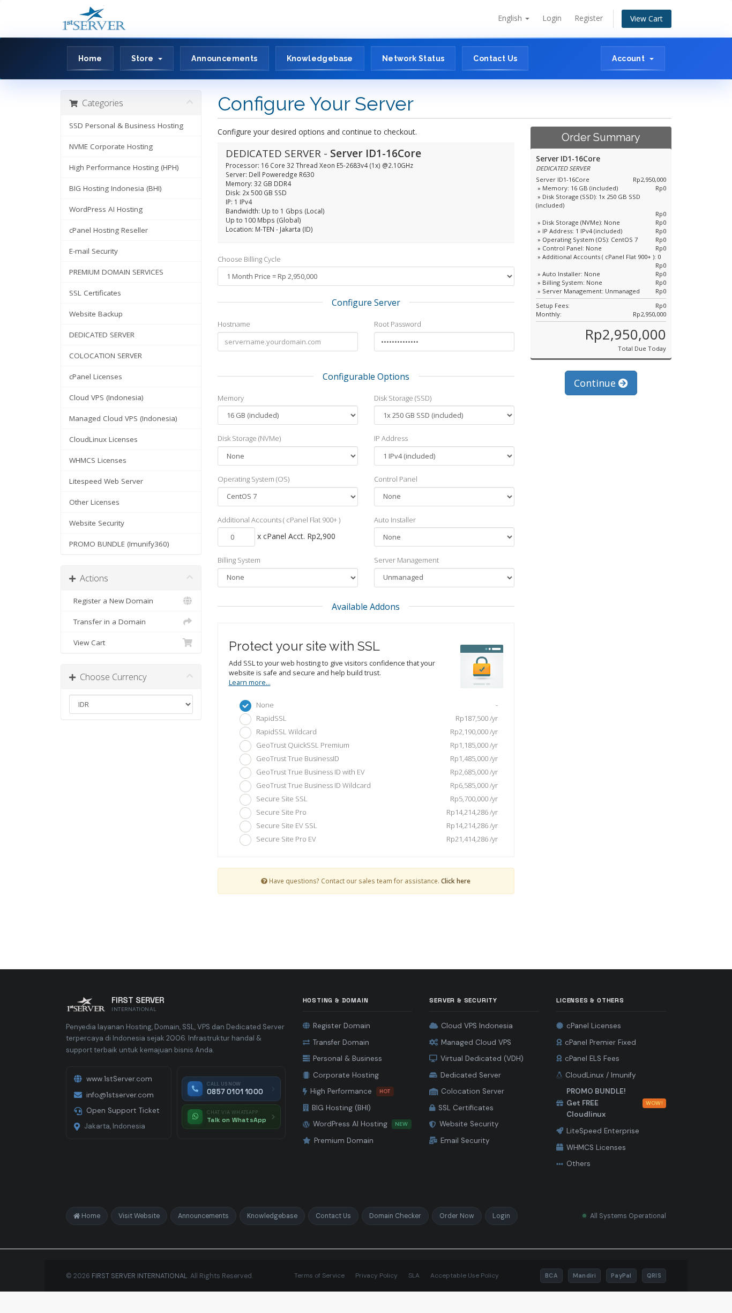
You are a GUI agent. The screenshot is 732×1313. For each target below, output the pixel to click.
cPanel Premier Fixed (600, 1042)
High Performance (350, 1091)
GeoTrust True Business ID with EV (374, 772)
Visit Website (139, 1216)
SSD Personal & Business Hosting (126, 125)
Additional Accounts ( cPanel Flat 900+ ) (279, 520)
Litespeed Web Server (106, 481)
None (374, 705)
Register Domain (341, 1025)
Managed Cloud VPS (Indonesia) (123, 418)
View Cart (646, 18)
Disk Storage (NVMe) (249, 438)
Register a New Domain (111, 601)
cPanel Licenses (95, 376)
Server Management (406, 560)
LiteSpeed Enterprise (602, 1130)
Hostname (234, 324)
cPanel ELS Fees (592, 1058)
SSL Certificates (95, 293)
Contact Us (495, 58)
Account (630, 58)
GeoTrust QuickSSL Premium (374, 745)
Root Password (397, 324)
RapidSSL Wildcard (374, 731)
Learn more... (250, 682)
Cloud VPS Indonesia (477, 1025)
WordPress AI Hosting (106, 209)
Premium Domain (344, 1140)
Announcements (224, 58)
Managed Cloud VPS (476, 1042)
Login (552, 18)
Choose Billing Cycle (249, 259)
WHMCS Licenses (97, 460)
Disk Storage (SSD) (402, 398)
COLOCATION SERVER (105, 355)
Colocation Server (472, 1091)
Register (588, 18)
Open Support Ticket (123, 1110)
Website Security (96, 523)
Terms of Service (319, 1275)
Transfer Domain (341, 1042)
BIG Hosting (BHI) (341, 1107)
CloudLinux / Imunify (600, 1075)
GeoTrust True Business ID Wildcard (374, 785)
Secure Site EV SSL (374, 825)
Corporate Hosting (346, 1075)
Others (578, 1163)
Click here (455, 880)
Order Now (456, 1216)
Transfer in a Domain (107, 621)
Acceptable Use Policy (464, 1275)
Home (90, 58)
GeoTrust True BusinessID (374, 758)
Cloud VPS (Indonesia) (106, 397)
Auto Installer (395, 520)
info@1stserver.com (120, 1095)
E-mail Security (93, 251)
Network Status (413, 58)
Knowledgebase (320, 58)
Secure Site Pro (374, 812)
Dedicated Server (470, 1075)
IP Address (391, 438)
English (511, 18)
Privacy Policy (376, 1275)
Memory (231, 398)
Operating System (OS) (253, 479)
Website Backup (96, 314)
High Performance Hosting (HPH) (124, 167)
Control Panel (395, 479)
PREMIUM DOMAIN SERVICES (116, 272)
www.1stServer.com (119, 1078)
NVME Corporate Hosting (111, 146)
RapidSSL (374, 718)
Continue (596, 383)
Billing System (239, 560)
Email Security (465, 1140)
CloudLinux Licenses (103, 439)
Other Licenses (94, 502)
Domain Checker (395, 1216)
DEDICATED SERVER (102, 335)
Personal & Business (347, 1058)
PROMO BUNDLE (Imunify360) (119, 544)
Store (144, 58)
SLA (414, 1275)
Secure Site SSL (374, 798)
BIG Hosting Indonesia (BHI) (115, 188)
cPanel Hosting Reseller (108, 230)
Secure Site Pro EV (374, 839)
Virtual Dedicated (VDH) (482, 1058)
